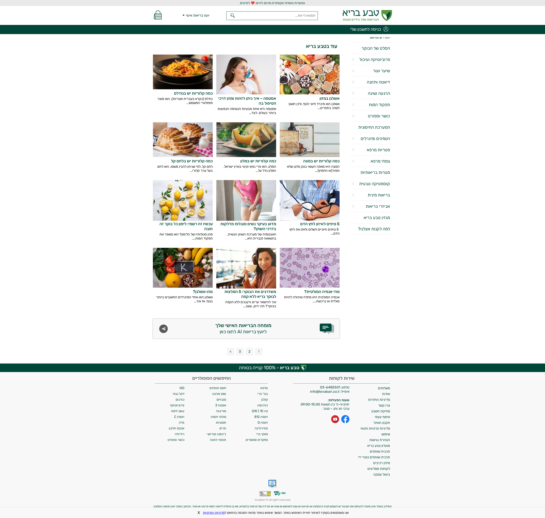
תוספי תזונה (218, 440)
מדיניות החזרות (379, 400)
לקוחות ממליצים (378, 469)
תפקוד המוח (379, 104)
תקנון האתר (381, 423)
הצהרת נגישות (379, 440)
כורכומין (262, 405)
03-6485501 (330, 387)
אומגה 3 (220, 405)
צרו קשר (384, 405)
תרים (222, 428)
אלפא (264, 388)
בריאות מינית (379, 195)
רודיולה (179, 434)
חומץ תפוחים (217, 388)
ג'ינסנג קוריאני (216, 434)
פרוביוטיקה (177, 405)
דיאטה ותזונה (378, 82)
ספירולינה (261, 428)
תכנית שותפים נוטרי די (374, 457)
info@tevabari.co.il (325, 392)
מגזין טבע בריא (377, 217)
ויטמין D (263, 422)
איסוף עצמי (382, 417)
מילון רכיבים (381, 463)
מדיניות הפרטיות (214, 513)
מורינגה (221, 411)
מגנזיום (221, 399)
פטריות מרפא (378, 149)
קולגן (264, 399)
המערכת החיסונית (374, 127)
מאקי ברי (262, 434)
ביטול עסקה (381, 474)
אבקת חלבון (176, 428)
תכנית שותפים (380, 451)
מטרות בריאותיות (375, 172)
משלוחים (384, 388)
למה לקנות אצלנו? (374, 228)
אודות (386, 394)
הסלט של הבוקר (375, 48)
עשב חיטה (177, 411)
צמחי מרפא (380, 161)
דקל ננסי (178, 394)
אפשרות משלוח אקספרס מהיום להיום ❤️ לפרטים (272, 3)
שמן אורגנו (219, 394)
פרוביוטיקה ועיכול (374, 59)
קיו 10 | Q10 (260, 411)
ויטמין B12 (261, 417)
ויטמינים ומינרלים (375, 138)
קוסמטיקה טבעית (374, 183)
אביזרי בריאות (378, 206)
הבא (230, 351)
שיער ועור (381, 70)
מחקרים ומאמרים (257, 440)
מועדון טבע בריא (378, 446)
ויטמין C (179, 417)
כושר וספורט (379, 115)
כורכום (180, 399)
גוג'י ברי (262, 394)
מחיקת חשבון (380, 411)
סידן (181, 422)
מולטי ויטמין (218, 417)
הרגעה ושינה (379, 93)
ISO (181, 388)
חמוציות (221, 422)
